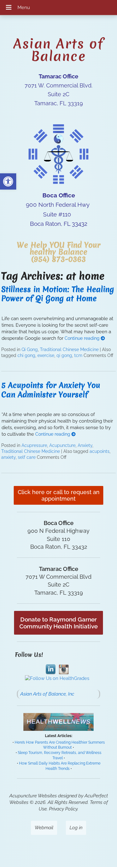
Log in (76, 827)
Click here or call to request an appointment (59, 495)
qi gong (64, 355)
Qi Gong (30, 349)
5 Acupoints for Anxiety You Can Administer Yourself (50, 389)
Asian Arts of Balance (58, 50)
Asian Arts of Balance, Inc (47, 694)
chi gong (26, 355)
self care (27, 457)
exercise (45, 355)
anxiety (8, 457)
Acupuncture (62, 445)
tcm (78, 355)
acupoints (100, 451)
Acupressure (34, 445)
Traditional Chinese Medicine (69, 349)
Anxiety (85, 445)
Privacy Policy (63, 809)
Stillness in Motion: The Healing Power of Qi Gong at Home (57, 294)
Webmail (44, 827)
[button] (8, 181)
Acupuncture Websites (33, 796)
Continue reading (83, 338)
